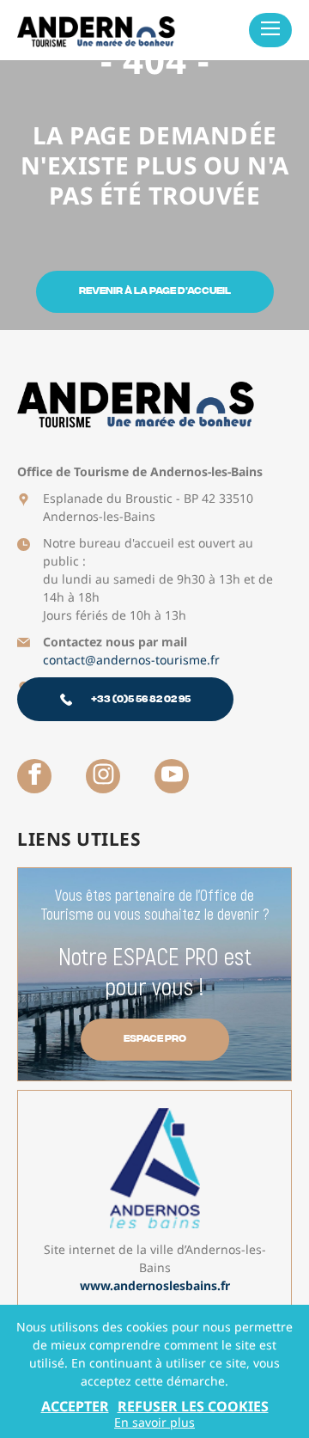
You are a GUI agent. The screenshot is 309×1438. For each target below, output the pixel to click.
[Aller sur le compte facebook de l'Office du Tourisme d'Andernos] (34, 776)
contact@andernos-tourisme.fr (131, 660)
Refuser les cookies (193, 1406)
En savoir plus (154, 1422)
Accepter (75, 1406)
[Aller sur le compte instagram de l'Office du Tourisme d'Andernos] (103, 776)
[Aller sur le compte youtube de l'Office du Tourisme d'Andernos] (171, 776)
